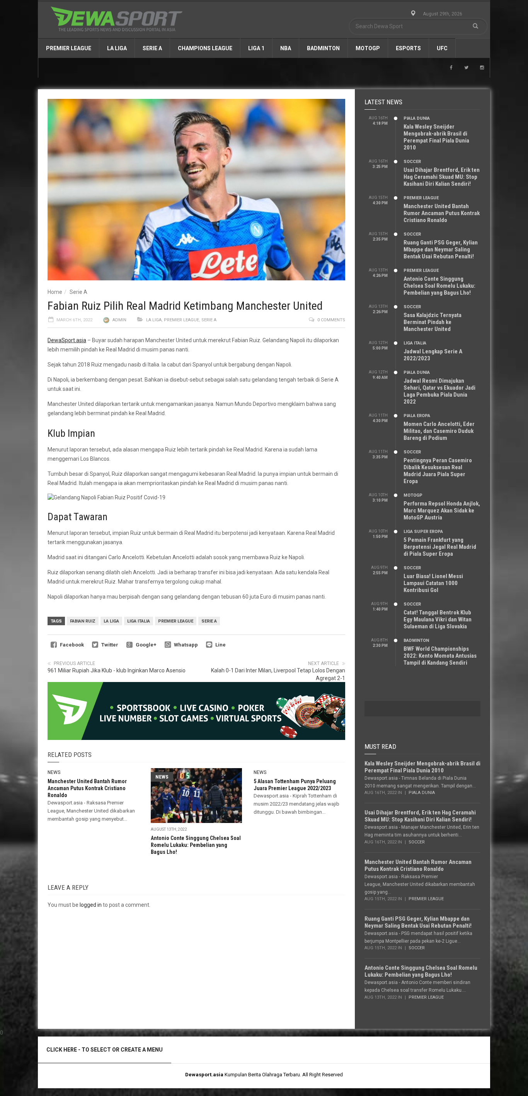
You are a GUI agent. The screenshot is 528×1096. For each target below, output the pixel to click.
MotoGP (368, 48)
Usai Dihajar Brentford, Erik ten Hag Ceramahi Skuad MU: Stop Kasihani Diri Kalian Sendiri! (442, 176)
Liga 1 (256, 48)
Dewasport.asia (204, 1074)
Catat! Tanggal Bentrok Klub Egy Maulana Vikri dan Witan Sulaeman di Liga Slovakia (438, 619)
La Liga (117, 48)
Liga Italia (138, 621)
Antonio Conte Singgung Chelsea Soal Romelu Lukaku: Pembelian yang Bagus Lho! (196, 845)
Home (55, 292)
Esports (408, 48)
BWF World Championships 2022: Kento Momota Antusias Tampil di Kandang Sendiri (440, 655)
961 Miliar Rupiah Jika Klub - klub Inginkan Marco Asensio (117, 670)
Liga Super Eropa (423, 531)
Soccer (412, 161)
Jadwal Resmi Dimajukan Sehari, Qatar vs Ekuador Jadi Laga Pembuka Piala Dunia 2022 (439, 391)
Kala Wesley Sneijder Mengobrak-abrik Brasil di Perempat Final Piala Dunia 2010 (436, 137)
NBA (285, 48)
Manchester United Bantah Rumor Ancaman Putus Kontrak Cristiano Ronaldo (87, 788)
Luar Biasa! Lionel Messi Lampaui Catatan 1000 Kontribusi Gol (433, 583)
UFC (442, 48)
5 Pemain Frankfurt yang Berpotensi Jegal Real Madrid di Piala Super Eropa (440, 546)
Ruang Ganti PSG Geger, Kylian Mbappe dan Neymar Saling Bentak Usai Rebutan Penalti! (441, 249)
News (54, 772)
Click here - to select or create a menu (104, 1050)
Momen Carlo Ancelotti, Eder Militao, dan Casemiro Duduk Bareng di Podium (439, 431)
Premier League (68, 48)
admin (119, 319)
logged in (91, 905)
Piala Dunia (417, 118)
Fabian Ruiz (82, 621)
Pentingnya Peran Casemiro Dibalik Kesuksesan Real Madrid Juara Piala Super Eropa (438, 471)
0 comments (331, 319)
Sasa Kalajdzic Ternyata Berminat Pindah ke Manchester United (433, 322)
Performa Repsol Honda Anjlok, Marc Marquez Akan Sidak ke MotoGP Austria (442, 510)
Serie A (152, 48)
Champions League (205, 48)
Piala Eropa (417, 415)
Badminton (323, 48)
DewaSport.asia (67, 340)
